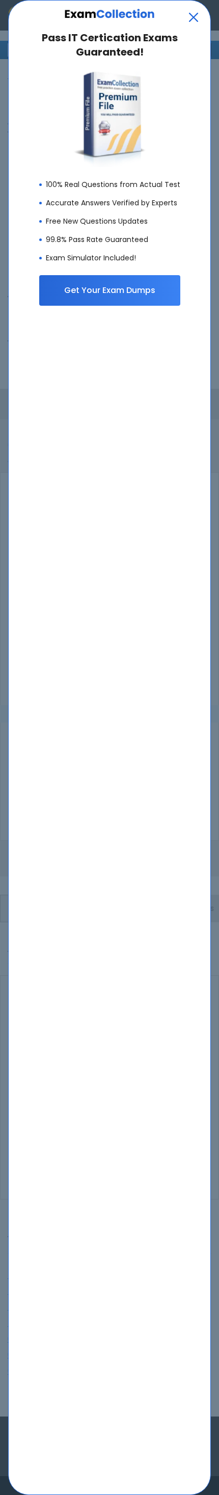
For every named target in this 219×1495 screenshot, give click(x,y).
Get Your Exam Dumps (109, 290)
